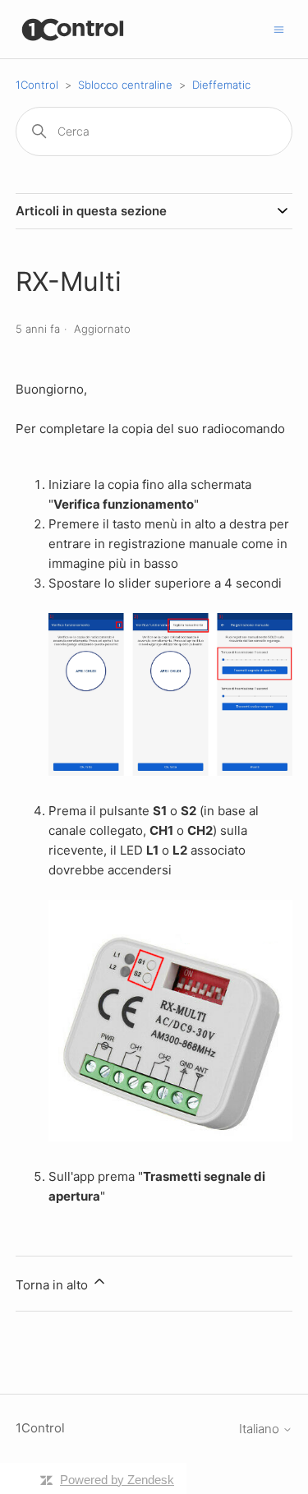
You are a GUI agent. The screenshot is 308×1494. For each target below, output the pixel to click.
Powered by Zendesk (117, 1480)
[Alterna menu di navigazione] (279, 28)
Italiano (261, 1429)
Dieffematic (221, 84)
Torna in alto (53, 1285)
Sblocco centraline (125, 84)
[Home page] (73, 29)
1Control (37, 84)
